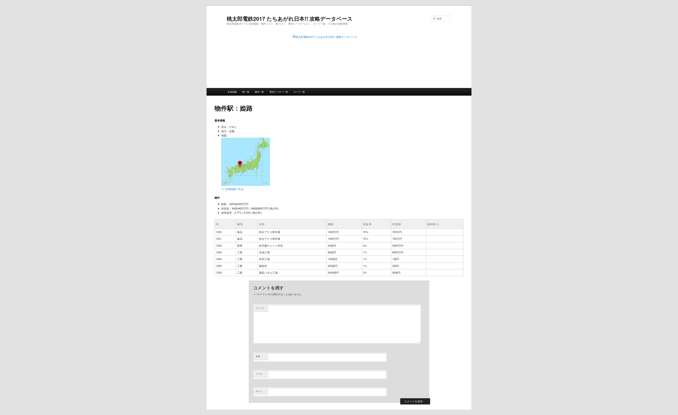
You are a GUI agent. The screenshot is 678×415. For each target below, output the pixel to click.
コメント (260, 308)
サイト (259, 391)
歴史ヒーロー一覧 (279, 91)
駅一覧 (245, 91)
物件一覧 (259, 91)
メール (259, 373)
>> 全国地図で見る (232, 189)
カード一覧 (299, 91)
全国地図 (232, 91)
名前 (258, 356)
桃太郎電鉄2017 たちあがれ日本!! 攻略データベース (290, 18)
